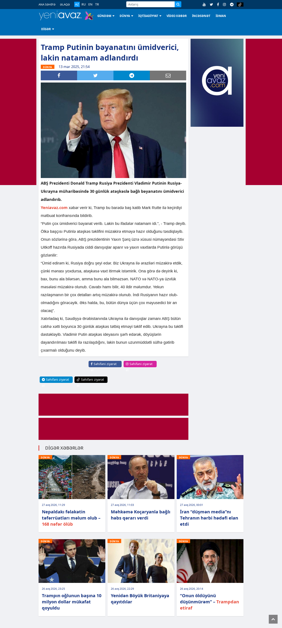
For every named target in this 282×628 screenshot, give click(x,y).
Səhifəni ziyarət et (104, 367)
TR (97, 4)
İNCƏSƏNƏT (201, 16)
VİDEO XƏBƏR (177, 16)
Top (273, 619)
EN (90, 4)
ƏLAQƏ (65, 4)
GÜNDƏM (104, 16)
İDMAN (221, 16)
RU (84, 4)
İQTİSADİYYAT (148, 16)
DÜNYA (125, 16)
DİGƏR (46, 29)
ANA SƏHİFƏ (47, 4)
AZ (77, 4)
